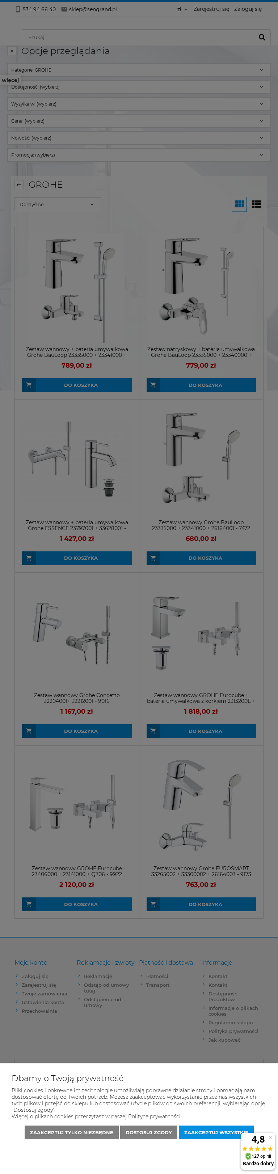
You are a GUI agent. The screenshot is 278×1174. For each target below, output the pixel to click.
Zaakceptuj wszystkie (216, 1132)
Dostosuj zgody (149, 1132)
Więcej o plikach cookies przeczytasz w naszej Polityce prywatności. (97, 1116)
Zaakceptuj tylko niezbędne (71, 1132)
